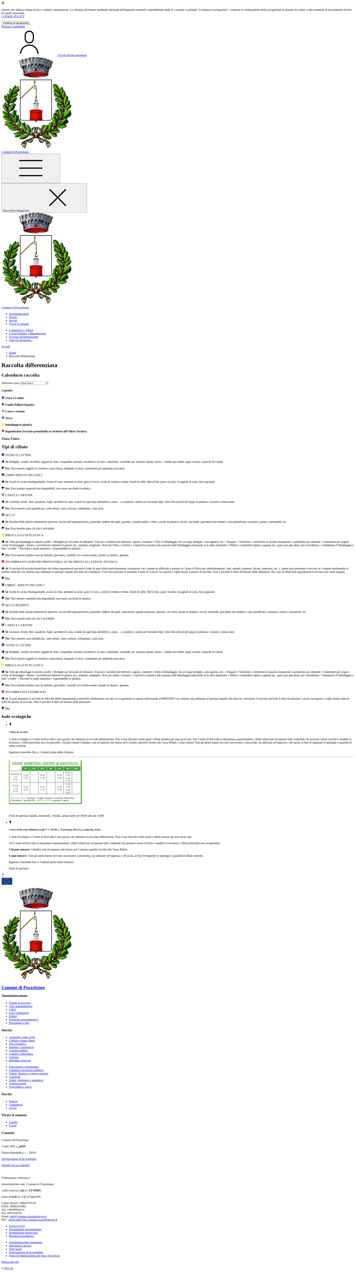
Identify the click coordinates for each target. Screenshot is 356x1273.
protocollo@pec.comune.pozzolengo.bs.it (33, 1219)
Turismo (14, 1057)
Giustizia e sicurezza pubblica (26, 1070)
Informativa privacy (20, 1245)
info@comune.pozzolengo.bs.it (28, 1216)
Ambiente (14, 1076)
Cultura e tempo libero (22, 1040)
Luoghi (13, 1122)
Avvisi (13, 1108)
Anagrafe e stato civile (22, 1037)
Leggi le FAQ (17, 1226)
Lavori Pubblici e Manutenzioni (27, 333)
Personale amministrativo (23, 1019)
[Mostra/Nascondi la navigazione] (30, 168)
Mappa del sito (10, 1262)
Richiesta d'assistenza (21, 1236)
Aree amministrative (20, 1006)
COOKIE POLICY (13, 16)
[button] (19, 313)
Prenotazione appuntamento (25, 1229)
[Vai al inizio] (2, 875)
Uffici (12, 1009)
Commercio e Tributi (21, 330)
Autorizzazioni (17, 1083)
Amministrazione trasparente (25, 1242)
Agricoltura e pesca (20, 1086)
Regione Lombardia (13, 26)
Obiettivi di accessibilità (15, 1165)
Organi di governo (19, 1002)
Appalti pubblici (18, 1050)
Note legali (15, 1249)
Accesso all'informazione (23, 336)
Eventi (13, 1125)
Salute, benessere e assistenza (26, 1080)
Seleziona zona (10, 383)
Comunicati (15, 1104)
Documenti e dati (19, 1022)
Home (12, 352)
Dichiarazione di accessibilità (18, 1159)
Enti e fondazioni (19, 1012)
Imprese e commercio (21, 1047)
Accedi (5, 346)
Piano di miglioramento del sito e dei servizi (34, 1255)
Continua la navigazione (16, 23)
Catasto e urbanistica (21, 1053)
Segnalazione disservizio (23, 1232)
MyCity (9, 1268)
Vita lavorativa (17, 1043)
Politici (13, 1016)
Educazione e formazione (24, 1066)
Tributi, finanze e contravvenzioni (28, 1073)
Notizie (13, 1101)
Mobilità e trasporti (20, 1060)
